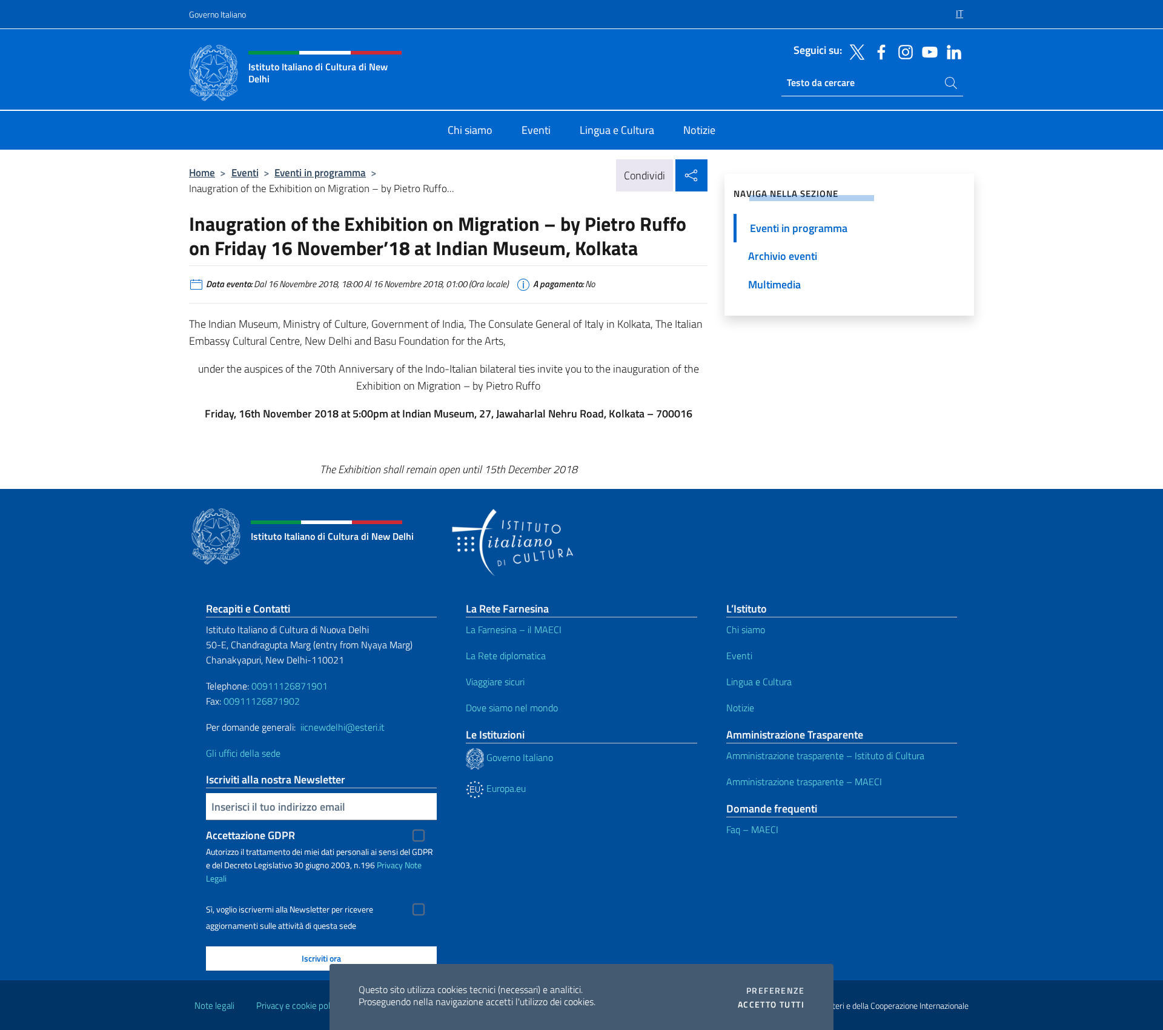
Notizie (740, 707)
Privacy (390, 865)
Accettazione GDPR (250, 835)
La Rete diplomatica (506, 655)
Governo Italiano (217, 14)
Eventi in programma (320, 172)
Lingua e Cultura (759, 681)
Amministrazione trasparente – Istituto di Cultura (825, 755)
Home (202, 172)
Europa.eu (505, 788)
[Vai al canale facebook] (878, 51)
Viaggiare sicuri (495, 681)
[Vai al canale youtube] (927, 51)
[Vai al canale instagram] (902, 51)
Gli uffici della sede (243, 753)
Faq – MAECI (752, 829)
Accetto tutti (771, 1004)
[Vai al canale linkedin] (951, 51)
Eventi (245, 172)
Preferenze (775, 990)
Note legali (214, 1005)
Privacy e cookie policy (298, 1005)
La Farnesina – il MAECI (514, 629)
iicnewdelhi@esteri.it (342, 727)
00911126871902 (262, 701)
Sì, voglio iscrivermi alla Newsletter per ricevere (289, 909)
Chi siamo (745, 629)
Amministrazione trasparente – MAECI (804, 781)
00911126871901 (289, 686)
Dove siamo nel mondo (512, 707)
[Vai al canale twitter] (854, 51)
